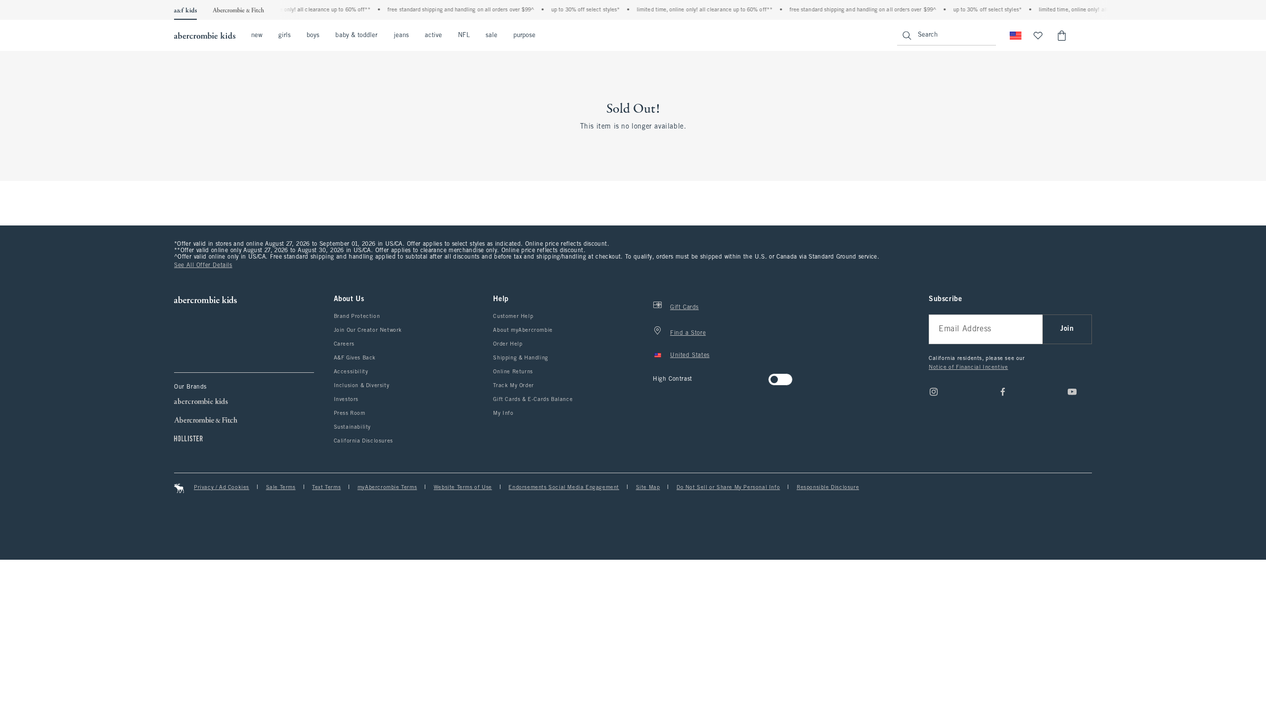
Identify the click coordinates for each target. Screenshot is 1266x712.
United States (690, 355)
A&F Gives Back (355, 358)
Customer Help (513, 316)
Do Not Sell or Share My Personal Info (728, 487)
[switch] (656, 376)
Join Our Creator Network (368, 330)
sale (491, 36)
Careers (344, 344)
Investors (346, 399)
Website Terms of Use (463, 487)
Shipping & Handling (520, 358)
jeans (401, 36)
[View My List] (1038, 35)
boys (313, 36)
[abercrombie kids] (204, 35)
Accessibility (351, 371)
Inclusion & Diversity (362, 385)
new (257, 36)
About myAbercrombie (522, 330)
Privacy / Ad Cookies (221, 487)
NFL (463, 36)
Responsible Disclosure (828, 487)
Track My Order (513, 385)
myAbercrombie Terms (387, 487)
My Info (503, 413)
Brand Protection (357, 316)
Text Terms (326, 487)
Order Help (507, 344)
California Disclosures (363, 441)
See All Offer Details (203, 265)
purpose (524, 36)
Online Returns (513, 371)
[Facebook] (1003, 392)
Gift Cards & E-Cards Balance (533, 399)
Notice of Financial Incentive (968, 367)
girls (284, 36)
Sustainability (352, 427)
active (433, 36)
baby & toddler (356, 36)
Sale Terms (281, 487)
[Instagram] (934, 392)
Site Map (648, 487)
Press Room (349, 413)
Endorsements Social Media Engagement (563, 487)
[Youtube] (1072, 392)
